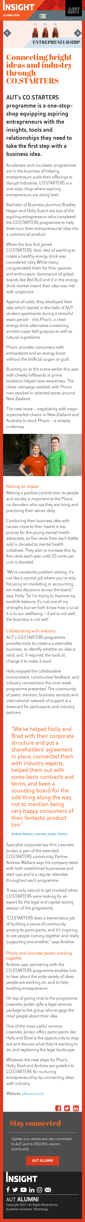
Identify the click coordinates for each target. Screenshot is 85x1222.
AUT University (73, 8)
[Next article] (78, 35)
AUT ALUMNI (42, 1161)
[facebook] (8, 1190)
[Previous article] (7, 35)
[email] (48, 1190)
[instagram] (39, 1190)
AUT (22, 1200)
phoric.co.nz (33, 1094)
